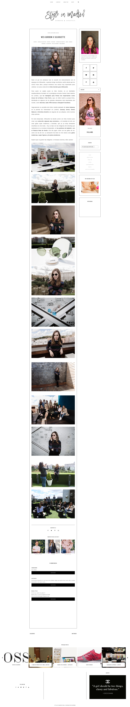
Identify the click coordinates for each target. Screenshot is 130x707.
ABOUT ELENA (90, 157)
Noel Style (34, 591)
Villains (90, 132)
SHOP (72, 2)
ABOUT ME (66, 2)
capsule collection (42, 41)
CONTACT (58, 2)
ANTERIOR (74, 633)
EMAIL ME (90, 159)
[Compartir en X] (51, 530)
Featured (53, 41)
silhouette (48, 43)
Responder (53, 572)
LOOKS (89, 162)
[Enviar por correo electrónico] (58, 530)
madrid (70, 41)
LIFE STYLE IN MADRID (89, 169)
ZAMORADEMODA (90, 164)
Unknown (34, 567)
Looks (67, 41)
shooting (44, 43)
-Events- (35, 41)
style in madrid (55, 43)
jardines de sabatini (60, 41)
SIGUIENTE (32, 633)
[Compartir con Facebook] (48, 530)
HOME (51, 2)
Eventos (49, 41)
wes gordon (62, 43)
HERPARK (74, 705)
